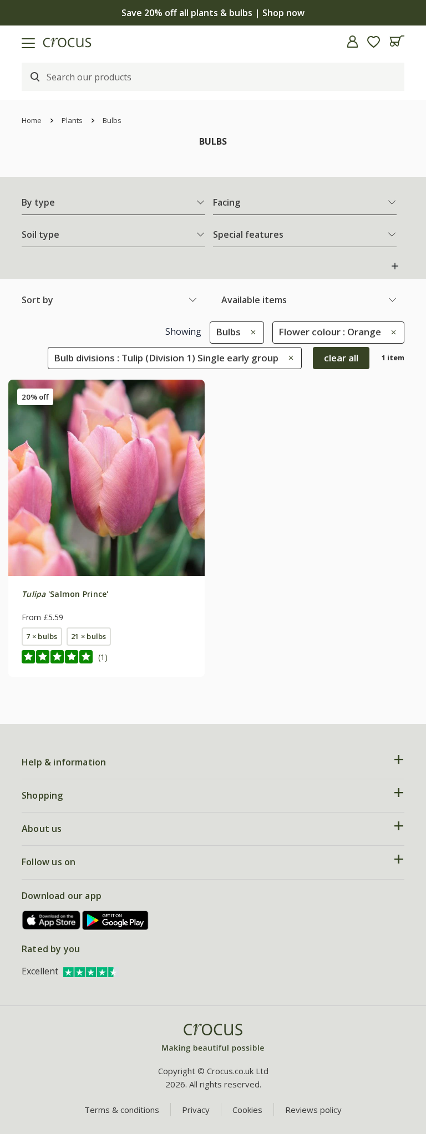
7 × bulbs (41, 636)
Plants (72, 120)
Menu (13, 41)
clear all (341, 357)
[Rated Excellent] (91, 971)
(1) (103, 657)
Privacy (196, 1109)
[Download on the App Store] (52, 920)
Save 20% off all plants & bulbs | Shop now (213, 13)
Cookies (247, 1109)
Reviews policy (313, 1109)
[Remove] (250, 331)
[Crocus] (213, 1038)
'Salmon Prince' (65, 594)
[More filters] (395, 266)
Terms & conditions (121, 1109)
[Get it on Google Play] (115, 920)
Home (32, 120)
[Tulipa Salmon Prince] (106, 478)
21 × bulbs (88, 636)
